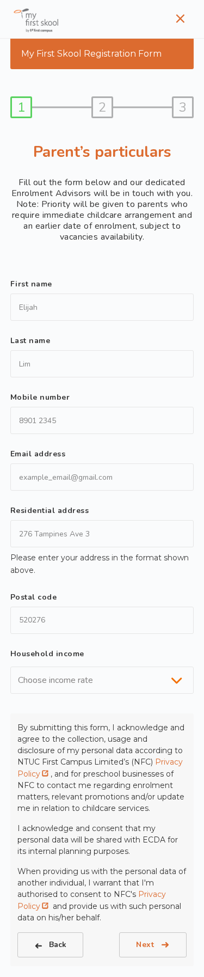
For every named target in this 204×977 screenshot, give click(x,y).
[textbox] (59, 680)
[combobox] (102, 680)
